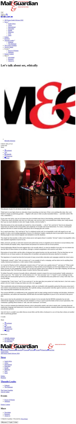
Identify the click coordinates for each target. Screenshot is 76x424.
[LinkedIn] (4, 17)
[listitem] (4, 350)
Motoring (7, 369)
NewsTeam (24, 419)
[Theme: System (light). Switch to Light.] (3, 15)
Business (3, 377)
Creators (6, 352)
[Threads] (6, 17)
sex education (8, 341)
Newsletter (7, 412)
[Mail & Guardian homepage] (38, 6)
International (8, 364)
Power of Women (9, 400)
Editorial (6, 385)
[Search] (7, 15)
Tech (5, 371)
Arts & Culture (5, 392)
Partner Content (5, 404)
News (3, 357)
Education (7, 366)
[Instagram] (3, 17)
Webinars (7, 401)
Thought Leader (8, 381)
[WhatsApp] (10, 17)
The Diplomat (8, 387)
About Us (7, 416)
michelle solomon (9, 338)
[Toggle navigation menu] (2, 13)
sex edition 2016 (9, 339)
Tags (2, 352)
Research (7, 414)
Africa (6, 363)
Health (6, 368)
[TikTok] (7, 17)
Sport (6, 373)
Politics (3, 376)
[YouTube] (12, 17)
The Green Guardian (7, 390)
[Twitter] (9, 17)
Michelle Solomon (9, 141)
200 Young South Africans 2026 (10, 353)
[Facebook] (1, 17)
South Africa (8, 361)
